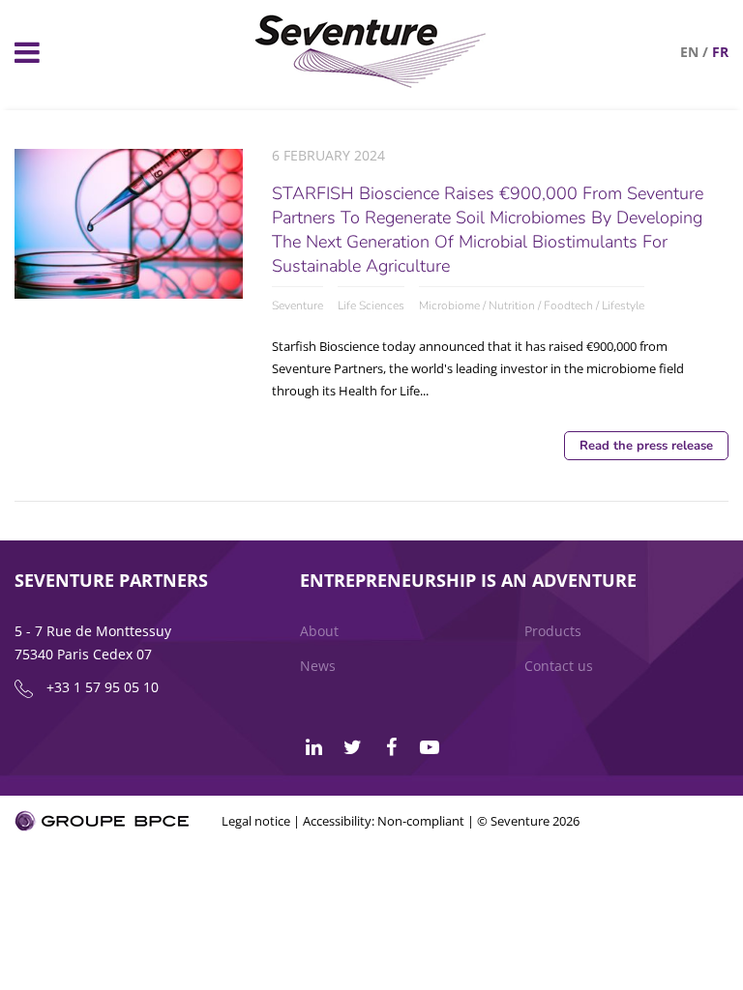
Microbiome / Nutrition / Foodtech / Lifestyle (531, 305)
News (318, 665)
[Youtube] (429, 747)
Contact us (558, 665)
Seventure (297, 305)
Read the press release (646, 445)
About (319, 631)
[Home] (371, 82)
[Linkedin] (313, 747)
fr (720, 52)
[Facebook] (391, 747)
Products (552, 631)
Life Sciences (371, 305)
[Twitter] (352, 747)
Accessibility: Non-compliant (383, 821)
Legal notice (256, 821)
